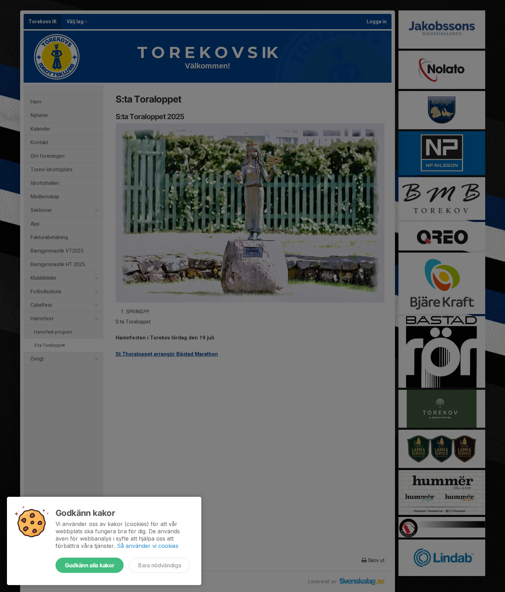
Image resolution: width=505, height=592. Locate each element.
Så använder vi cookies (147, 545)
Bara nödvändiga (159, 565)
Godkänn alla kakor (89, 565)
